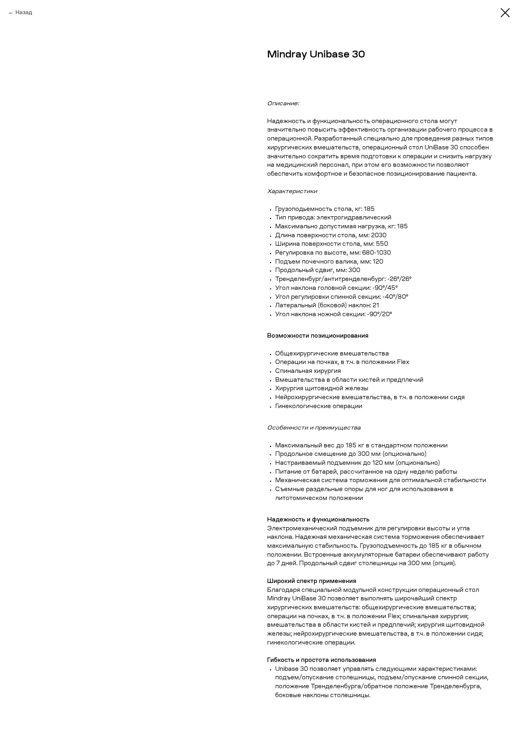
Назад (23, 12)
